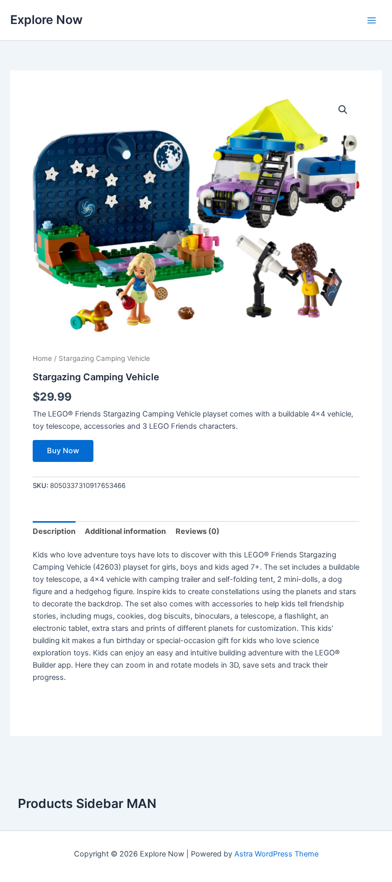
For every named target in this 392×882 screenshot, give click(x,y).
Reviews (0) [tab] (197, 531)
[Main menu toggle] (371, 20)
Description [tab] (54, 531)
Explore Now (46, 19)
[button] (343, 110)
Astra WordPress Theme (276, 854)
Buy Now (63, 450)
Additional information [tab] (125, 531)
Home (42, 358)
